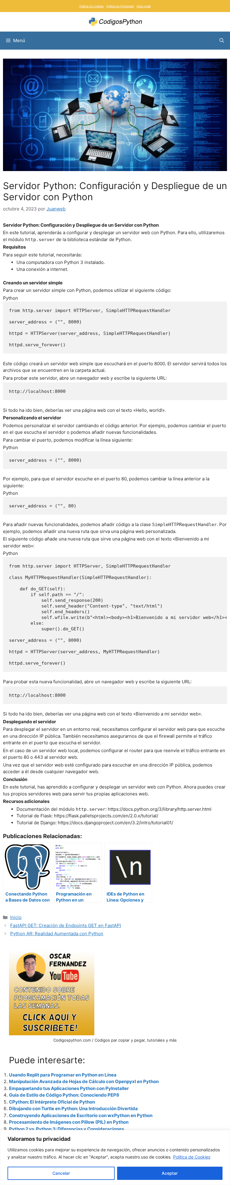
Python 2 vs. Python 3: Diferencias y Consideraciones (66, 1129)
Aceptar (170, 1173)
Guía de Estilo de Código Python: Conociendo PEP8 (64, 1095)
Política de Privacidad (120, 6)
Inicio (16, 917)
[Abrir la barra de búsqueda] (222, 41)
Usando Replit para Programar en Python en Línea (62, 1075)
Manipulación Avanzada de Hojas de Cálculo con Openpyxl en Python (84, 1081)
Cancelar (61, 1173)
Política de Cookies (191, 1156)
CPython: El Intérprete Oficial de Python (52, 1102)
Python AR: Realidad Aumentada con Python (56, 933)
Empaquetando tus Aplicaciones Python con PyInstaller (69, 1088)
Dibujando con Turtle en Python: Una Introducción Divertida (73, 1108)
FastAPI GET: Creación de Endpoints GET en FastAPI (65, 925)
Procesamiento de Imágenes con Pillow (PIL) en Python (68, 1122)
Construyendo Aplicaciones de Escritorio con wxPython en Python (80, 1115)
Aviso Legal (144, 6)
